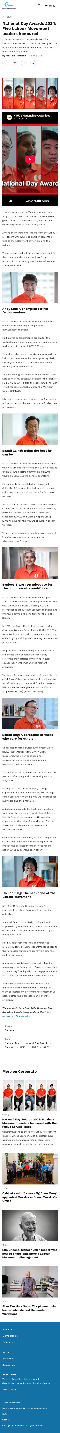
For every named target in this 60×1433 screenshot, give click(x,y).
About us (7, 1329)
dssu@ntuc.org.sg (12, 1383)
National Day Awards (36, 1043)
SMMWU (10, 1047)
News (9, 17)
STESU (47, 1047)
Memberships (10, 1335)
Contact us (8, 1365)
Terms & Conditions (11, 1403)
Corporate (10, 1030)
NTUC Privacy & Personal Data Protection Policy (24, 1408)
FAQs (4, 1414)
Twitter (16, 63)
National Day (12, 1043)
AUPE (35, 1047)
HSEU (23, 1047)
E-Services (8, 1342)
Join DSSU (8, 1389)
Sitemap (6, 1420)
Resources (8, 1358)
